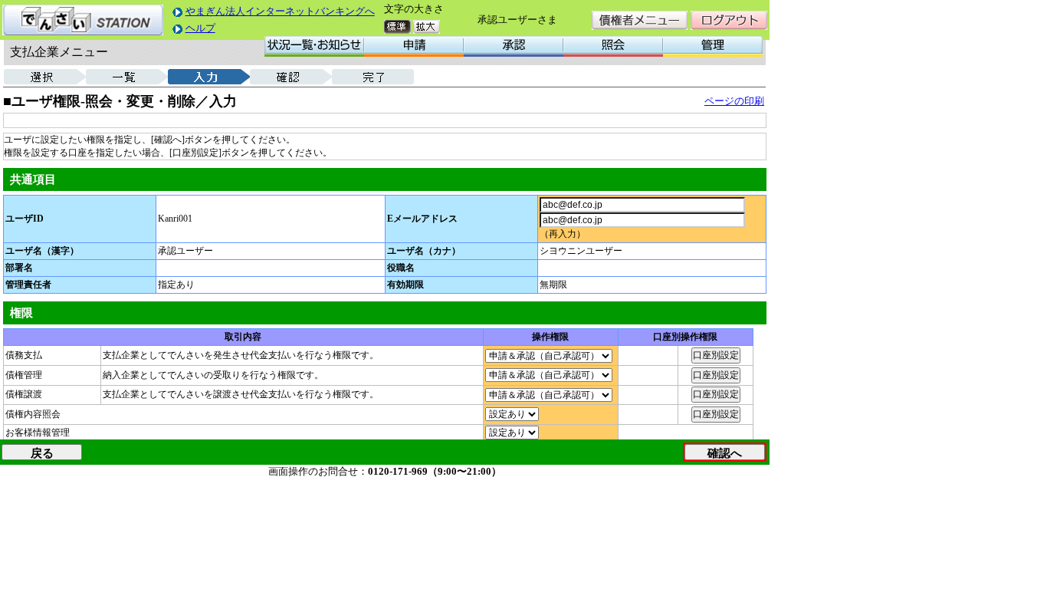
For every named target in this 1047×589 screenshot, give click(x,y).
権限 (21, 313)
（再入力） (563, 234)
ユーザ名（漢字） (42, 250)
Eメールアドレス (422, 218)
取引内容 (243, 336)
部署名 (19, 267)
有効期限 (405, 284)
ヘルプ (200, 28)
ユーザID (24, 218)
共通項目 (33, 179)
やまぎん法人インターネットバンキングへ (280, 11)
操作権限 (550, 336)
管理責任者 (28, 284)
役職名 (401, 267)
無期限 (553, 284)
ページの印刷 (734, 101)
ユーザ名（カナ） (424, 250)
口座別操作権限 (685, 336)
